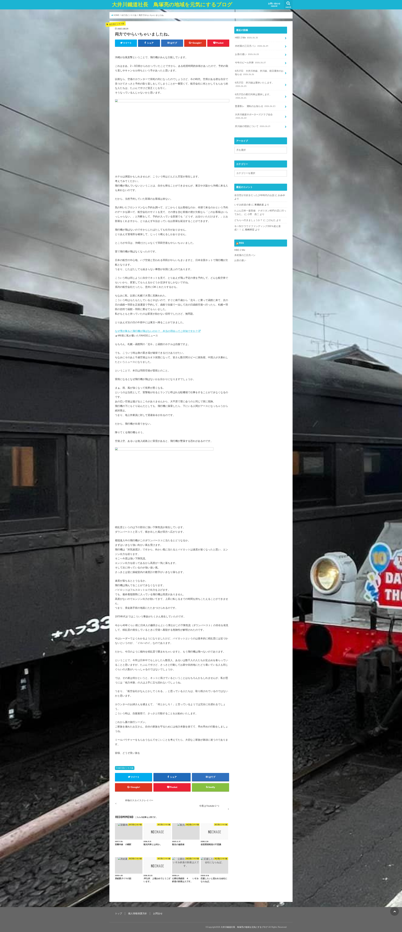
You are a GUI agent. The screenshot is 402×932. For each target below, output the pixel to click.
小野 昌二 (253, 214)
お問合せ (158, 913)
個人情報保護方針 (137, 913)
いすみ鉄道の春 (242, 204)
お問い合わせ (274, 4)
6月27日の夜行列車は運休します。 (253, 96)
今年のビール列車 (250, 62)
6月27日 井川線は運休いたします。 (254, 84)
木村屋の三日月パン (251, 46)
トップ (118, 913)
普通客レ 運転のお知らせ (255, 106)
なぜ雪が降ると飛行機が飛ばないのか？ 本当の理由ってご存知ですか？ (156, 331)
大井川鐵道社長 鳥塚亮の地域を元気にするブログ (172, 4)
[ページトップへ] (394, 911)
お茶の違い (247, 54)
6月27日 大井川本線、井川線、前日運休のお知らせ (259, 73)
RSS (241, 243)
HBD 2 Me (246, 37)
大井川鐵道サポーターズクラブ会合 (254, 116)
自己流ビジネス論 (125, 768)
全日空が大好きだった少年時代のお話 (254, 195)
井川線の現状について (252, 126)
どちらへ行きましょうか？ (248, 220)
